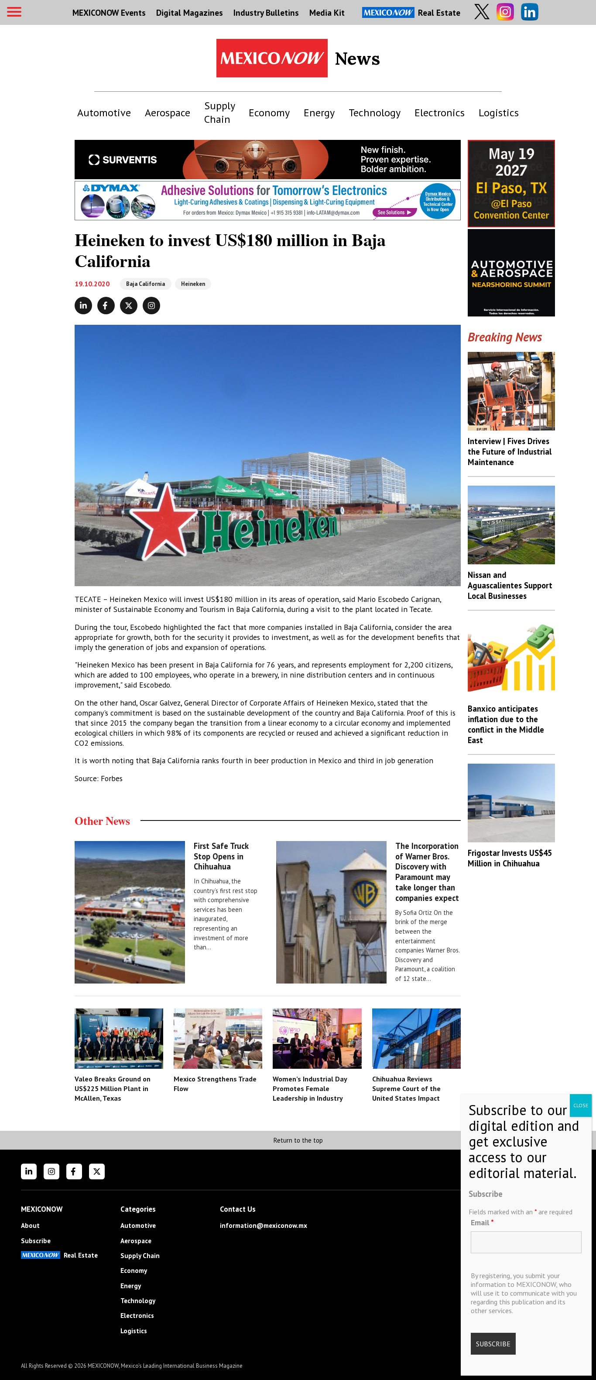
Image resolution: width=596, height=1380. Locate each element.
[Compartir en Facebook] (106, 305)
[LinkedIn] (29, 1171)
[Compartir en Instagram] (151, 305)
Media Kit (327, 12)
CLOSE (580, 1105)
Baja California (145, 284)
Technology (375, 112)
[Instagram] (51, 1171)
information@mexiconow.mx (263, 1225)
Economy (269, 112)
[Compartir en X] (128, 305)
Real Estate (439, 12)
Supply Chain (219, 112)
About (30, 1225)
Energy (319, 112)
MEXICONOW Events (109, 12)
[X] (97, 1171)
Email (482, 1222)
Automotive (104, 112)
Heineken (193, 284)
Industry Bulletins (266, 12)
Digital (189, 12)
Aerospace (167, 112)
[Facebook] (74, 1171)
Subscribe (36, 1241)
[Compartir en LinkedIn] (83, 305)
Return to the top (298, 1140)
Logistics (499, 112)
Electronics (439, 112)
